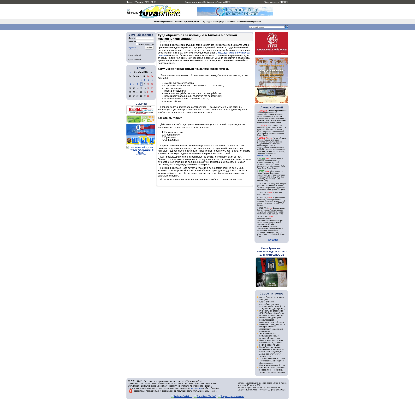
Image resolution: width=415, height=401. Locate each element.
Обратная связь (271, 2)
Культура (207, 21)
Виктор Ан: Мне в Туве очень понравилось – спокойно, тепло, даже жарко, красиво (272, 369)
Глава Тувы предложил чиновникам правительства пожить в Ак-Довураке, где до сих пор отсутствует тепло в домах (272, 351)
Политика (168, 21)
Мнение (257, 21)
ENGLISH (284, 2)
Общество (158, 21)
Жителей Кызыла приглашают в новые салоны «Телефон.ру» (269, 335)
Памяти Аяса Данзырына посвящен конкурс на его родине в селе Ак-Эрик (271, 342)
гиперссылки (196, 388)
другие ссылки (141, 154)
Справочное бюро (245, 21)
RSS (228, 2)
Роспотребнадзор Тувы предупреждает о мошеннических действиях (271, 320)
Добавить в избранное (214, 2)
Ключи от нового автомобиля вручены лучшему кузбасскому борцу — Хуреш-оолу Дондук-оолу (272, 305)
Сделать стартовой (194, 2)
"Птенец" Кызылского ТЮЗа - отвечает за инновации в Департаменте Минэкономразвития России (272, 361)
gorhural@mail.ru (263, 155)
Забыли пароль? (133, 49)
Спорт (216, 21)
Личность (231, 21)
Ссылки (141, 103)
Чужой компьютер (146, 44)
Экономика (180, 21)
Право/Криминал (194, 21)
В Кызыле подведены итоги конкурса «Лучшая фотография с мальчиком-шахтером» (272, 327)
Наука (222, 21)
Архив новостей (134, 59)
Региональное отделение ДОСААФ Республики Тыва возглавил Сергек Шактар (271, 313)
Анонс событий (134, 55)
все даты (273, 239)
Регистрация (132, 47)
